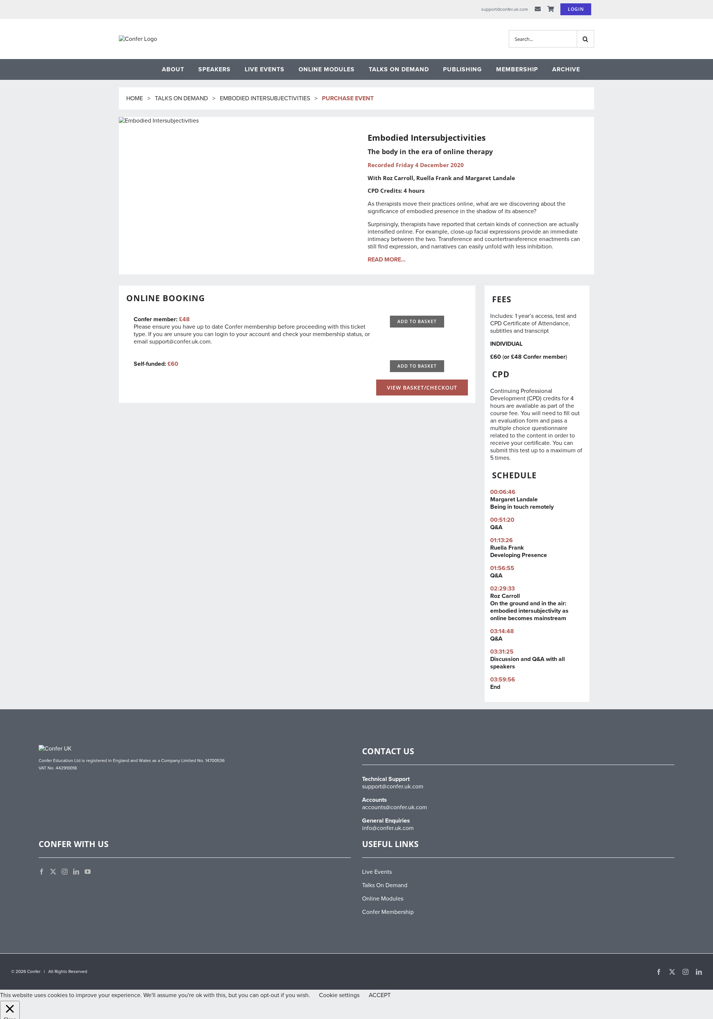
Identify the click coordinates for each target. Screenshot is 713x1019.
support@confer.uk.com (180, 341)
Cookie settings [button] (339, 995)
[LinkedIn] (76, 872)
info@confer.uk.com (388, 828)
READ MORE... (387, 259)
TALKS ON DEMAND (181, 98)
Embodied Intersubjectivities (265, 98)
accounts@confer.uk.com (394, 807)
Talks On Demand (384, 885)
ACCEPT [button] (380, 995)
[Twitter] (53, 872)
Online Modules (382, 898)
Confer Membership (388, 912)
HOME (135, 98)
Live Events (377, 872)
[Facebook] (42, 872)
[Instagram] (65, 872)
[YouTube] (88, 872)
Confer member (544, 357)
